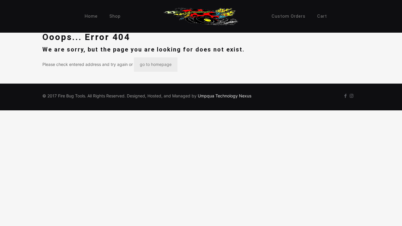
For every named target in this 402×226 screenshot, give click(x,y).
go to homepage (156, 64)
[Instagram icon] (351, 96)
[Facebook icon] (345, 96)
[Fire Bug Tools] (201, 16)
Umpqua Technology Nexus (224, 95)
